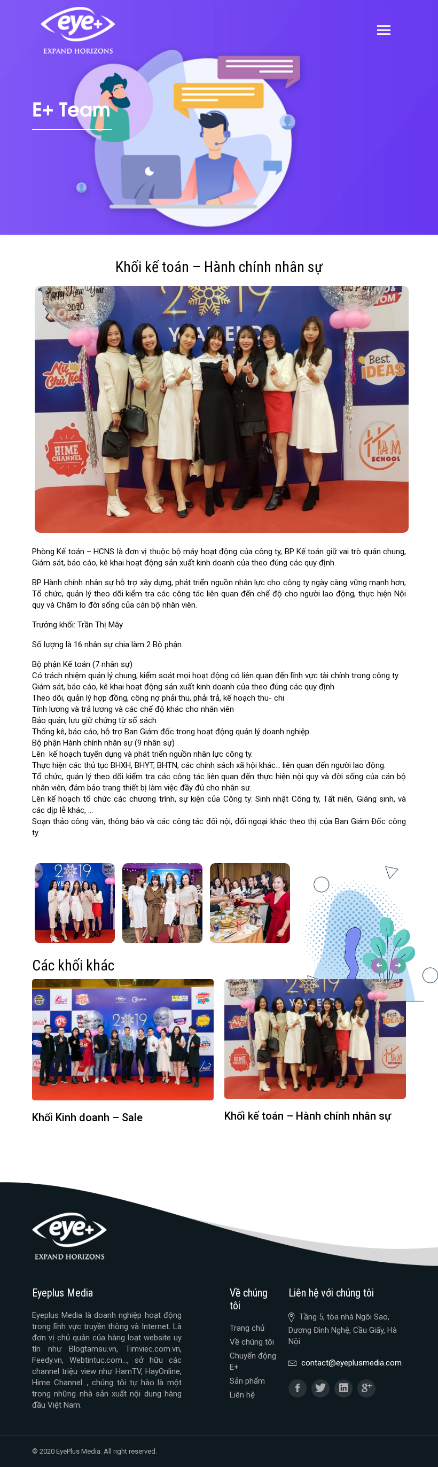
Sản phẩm (247, 1381)
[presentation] (378, 966)
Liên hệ (242, 1395)
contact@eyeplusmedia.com (351, 1363)
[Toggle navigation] (383, 30)
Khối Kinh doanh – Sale (87, 1117)
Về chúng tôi (252, 1342)
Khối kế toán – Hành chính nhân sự (307, 1115)
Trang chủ (247, 1328)
